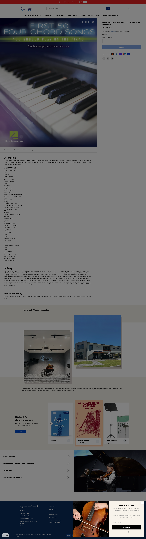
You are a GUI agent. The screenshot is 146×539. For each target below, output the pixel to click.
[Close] (142, 503)
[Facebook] (125, 532)
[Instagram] (128, 532)
